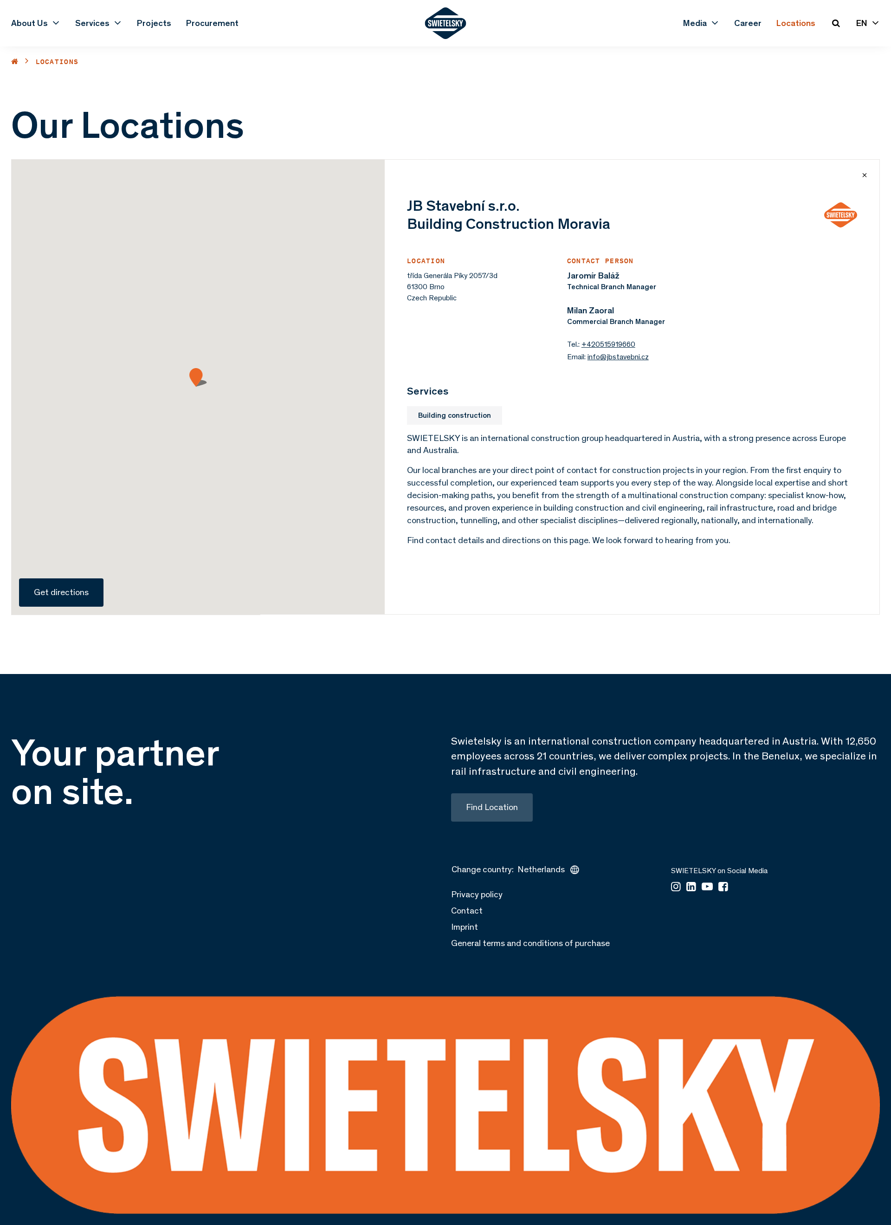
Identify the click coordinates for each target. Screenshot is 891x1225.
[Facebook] (723, 887)
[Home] (15, 61)
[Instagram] (676, 887)
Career (748, 23)
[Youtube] (707, 887)
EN (861, 23)
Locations (795, 23)
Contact (467, 910)
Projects (154, 23)
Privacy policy (477, 894)
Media (695, 23)
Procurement (212, 23)
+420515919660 (608, 344)
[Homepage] (445, 23)
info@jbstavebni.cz (618, 356)
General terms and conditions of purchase (530, 943)
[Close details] (864, 175)
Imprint (464, 926)
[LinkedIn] (691, 887)
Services (92, 23)
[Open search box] (835, 23)
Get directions (61, 592)
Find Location (492, 807)
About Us (29, 23)
